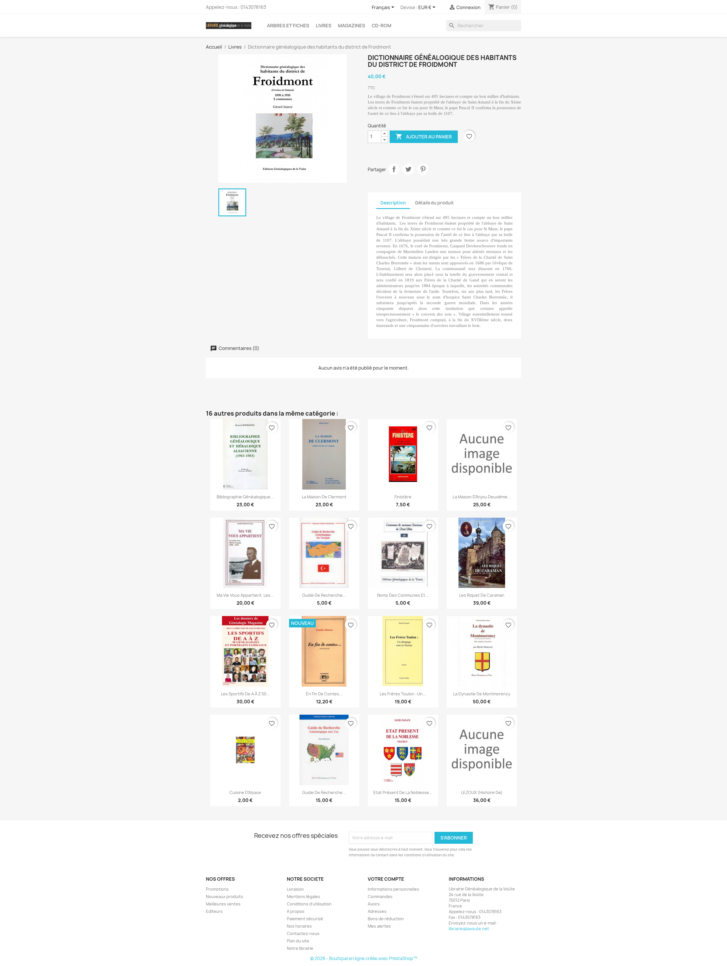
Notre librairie (300, 948)
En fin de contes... (324, 693)
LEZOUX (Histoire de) (481, 792)
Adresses (377, 911)
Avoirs (374, 904)
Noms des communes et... (403, 595)
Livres (323, 25)
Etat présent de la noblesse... (403, 792)
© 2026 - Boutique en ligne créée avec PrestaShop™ (363, 958)
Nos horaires (299, 926)
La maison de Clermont (324, 496)
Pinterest (423, 169)
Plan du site (298, 941)
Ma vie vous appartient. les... (245, 595)
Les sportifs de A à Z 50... (245, 693)
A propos (295, 911)
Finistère (402, 496)
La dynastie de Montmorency (481, 693)
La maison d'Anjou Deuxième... (482, 496)
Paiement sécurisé (305, 918)
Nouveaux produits (224, 896)
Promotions (217, 889)
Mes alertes (379, 926)
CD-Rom (381, 25)
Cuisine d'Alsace (245, 792)
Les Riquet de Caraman (481, 595)
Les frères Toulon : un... (403, 693)
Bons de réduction (386, 918)
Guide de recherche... (324, 595)
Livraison (295, 889)
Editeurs (214, 911)
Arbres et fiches (288, 25)
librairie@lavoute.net (469, 928)
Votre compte (386, 879)
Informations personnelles (393, 889)
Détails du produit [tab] (434, 203)
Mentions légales (303, 896)
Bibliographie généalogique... (245, 496)
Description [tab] (393, 203)
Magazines (351, 25)
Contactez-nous (303, 933)
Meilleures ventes (223, 904)
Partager (394, 169)
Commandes (380, 896)
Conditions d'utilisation (309, 904)
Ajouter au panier (424, 136)
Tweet (408, 169)
